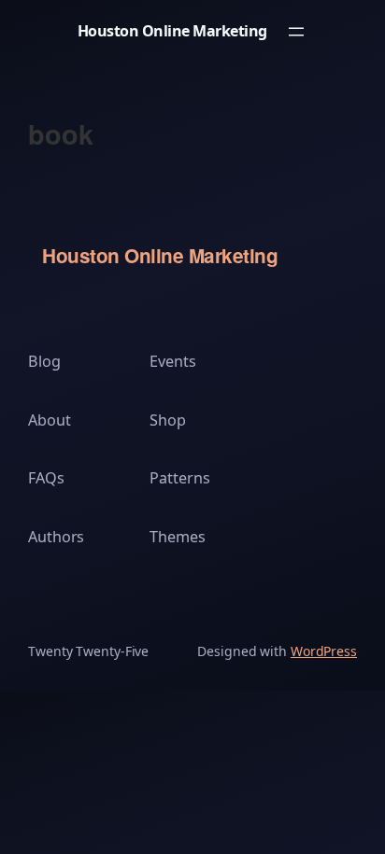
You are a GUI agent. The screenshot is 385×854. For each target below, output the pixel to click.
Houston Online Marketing (172, 31)
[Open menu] (296, 32)
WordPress (324, 651)
